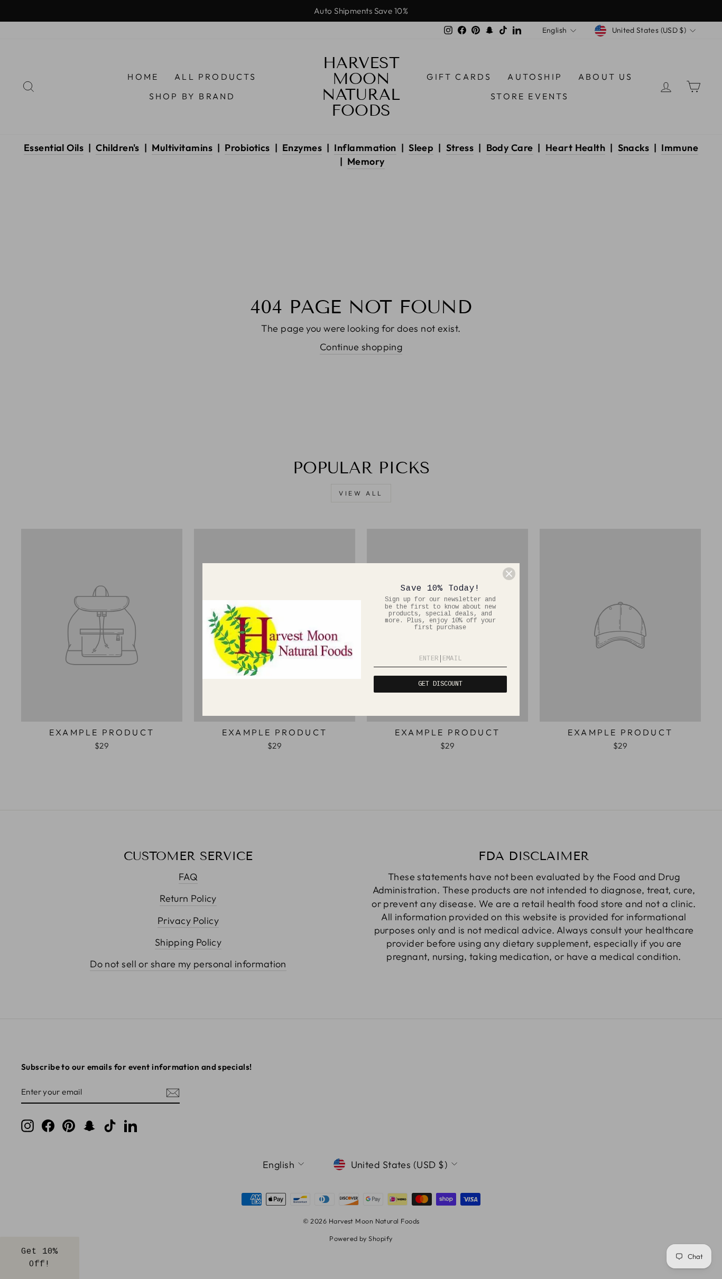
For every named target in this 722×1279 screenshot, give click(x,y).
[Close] (509, 573)
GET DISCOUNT (440, 684)
